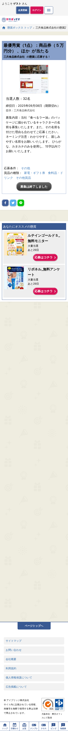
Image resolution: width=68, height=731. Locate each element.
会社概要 (11, 659)
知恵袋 (63, 728)
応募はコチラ (46, 257)
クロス (43, 728)
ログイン (36, 10)
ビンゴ (53, 728)
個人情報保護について (19, 677)
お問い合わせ (14, 649)
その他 (25, 168)
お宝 (24, 728)
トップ (5, 728)
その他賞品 (23, 178)
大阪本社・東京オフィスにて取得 (52, 716)
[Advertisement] (34, 461)
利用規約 (11, 668)
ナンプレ (34, 728)
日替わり (14, 728)
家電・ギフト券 (34, 173)
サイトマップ (14, 640)
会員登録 (22, 10)
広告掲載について (16, 686)
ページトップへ (34, 625)
